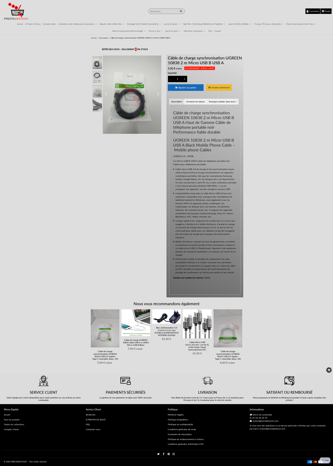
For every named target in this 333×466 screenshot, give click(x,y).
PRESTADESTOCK (19, 462)
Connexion (314, 11)
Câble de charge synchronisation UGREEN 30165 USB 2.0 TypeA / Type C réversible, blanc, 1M (105, 355)
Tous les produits (12, 419)
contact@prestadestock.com (265, 421)
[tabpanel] (97, 63)
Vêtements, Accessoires (193, 31)
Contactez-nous (93, 429)
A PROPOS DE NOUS (96, 419)
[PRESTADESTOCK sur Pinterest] (169, 454)
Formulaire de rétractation (180, 434)
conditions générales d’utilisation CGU (186, 444)
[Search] (181, 11)
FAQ (210, 31)
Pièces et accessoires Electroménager (127, 31)
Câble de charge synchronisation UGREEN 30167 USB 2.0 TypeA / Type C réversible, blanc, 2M (228, 355)
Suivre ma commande (262, 414)
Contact (217, 31)
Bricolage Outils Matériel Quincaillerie (142, 24)
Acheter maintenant (221, 87)
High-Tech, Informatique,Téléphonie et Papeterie (203, 24)
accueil (7, 414)
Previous (106, 93)
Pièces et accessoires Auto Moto (299, 24)
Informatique (103, 38)
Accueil (20, 24)
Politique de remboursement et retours (186, 439)
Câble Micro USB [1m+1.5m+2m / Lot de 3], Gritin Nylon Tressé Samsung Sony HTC (197, 346)
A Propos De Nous (33, 24)
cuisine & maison (170, 24)
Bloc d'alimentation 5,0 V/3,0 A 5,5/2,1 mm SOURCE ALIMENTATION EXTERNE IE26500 (166, 331)
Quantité (172, 73)
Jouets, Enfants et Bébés (238, 24)
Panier (328, 11)
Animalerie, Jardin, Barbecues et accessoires (76, 24)
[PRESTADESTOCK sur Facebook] (164, 454)
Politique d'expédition (178, 419)
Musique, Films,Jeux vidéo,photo (267, 24)
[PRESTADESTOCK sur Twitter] (159, 454)
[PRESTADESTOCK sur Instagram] (173, 454)
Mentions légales (176, 414)
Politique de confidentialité (180, 424)
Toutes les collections (14, 424)
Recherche (90, 414)
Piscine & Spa (154, 31)
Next (158, 93)
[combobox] (166, 11)
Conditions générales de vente (182, 429)
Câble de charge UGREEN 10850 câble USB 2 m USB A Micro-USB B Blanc (136, 342)
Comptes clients (49, 24)
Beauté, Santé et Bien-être (111, 24)
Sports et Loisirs (171, 31)
